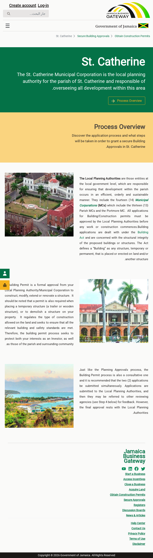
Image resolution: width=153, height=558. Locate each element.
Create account (22, 5)
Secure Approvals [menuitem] (134, 499)
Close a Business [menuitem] (135, 484)
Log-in (43, 5)
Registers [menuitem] (139, 505)
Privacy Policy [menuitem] (136, 533)
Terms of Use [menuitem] (137, 538)
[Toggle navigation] (7, 26)
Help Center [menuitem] (138, 523)
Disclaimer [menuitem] (138, 543)
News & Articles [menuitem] (135, 515)
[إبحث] (9, 14)
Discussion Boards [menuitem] (133, 510)
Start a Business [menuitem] (135, 474)
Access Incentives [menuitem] (134, 479)
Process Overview (129, 101)
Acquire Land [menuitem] (137, 489)
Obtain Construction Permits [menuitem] (127, 494)
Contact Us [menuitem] (138, 528)
